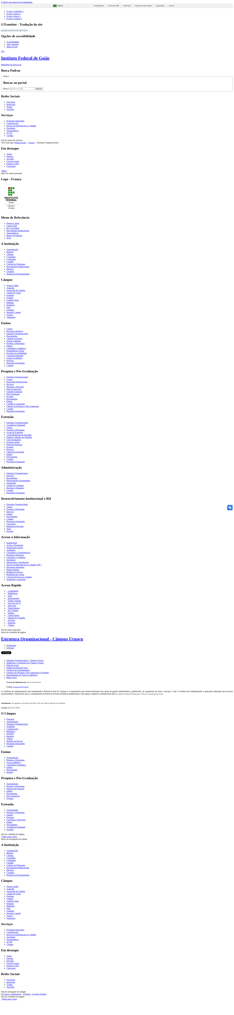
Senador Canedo (13, 312)
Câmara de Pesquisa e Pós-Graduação (22, 406)
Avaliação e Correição (15, 579)
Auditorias (10, 550)
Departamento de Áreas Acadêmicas (22, 675)
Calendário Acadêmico (16, 348)
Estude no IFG (12, 164)
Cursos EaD (11, 226)
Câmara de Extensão (15, 452)
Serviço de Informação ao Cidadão (21, 126)
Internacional (13, 598)
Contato (9, 135)
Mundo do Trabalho (16, 618)
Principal (10, 719)
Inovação (12, 606)
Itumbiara (10, 305)
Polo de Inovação (13, 389)
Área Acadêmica (13, 762)
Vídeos (11, 625)
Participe (127, 5)
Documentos (11, 336)
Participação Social (14, 548)
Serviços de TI (14, 603)
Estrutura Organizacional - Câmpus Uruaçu (42, 638)
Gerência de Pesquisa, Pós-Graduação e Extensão (27, 672)
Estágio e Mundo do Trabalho (19, 437)
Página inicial (20, 142)
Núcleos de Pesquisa (15, 789)
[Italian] (18, 30)
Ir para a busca (13, 16)
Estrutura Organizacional (17, 334)
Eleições (10, 269)
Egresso (9, 156)
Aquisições (11, 483)
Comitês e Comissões (15, 404)
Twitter (9, 984)
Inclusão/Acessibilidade (16, 353)
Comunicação (12, 123)
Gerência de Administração (18, 670)
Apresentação (12, 249)
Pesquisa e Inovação (15, 387)
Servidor (10, 159)
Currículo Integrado (14, 356)
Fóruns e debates (13, 341)
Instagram (10, 982)
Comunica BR (113, 5)
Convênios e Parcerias (15, 820)
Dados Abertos (12, 570)
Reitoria (9, 252)
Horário (9, 772)
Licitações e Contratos (15, 557)
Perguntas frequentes (15, 121)
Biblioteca (10, 731)
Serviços (10, 360)
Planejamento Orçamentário (18, 480)
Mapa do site (11, 47)
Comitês (10, 262)
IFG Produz (13, 610)
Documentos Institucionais (17, 230)
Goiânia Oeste (12, 300)
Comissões (11, 259)
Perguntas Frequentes (15, 363)
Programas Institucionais (16, 382)
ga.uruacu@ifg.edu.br (21, 687)
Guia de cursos (12, 161)
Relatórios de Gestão (15, 574)
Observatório (13, 615)
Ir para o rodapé (14, 19)
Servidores (11, 560)
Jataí (8, 307)
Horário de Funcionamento (18, 274)
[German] (15, 30)
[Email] (10, 648)
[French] (11, 30)
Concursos (11, 166)
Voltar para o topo (9, 836)
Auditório (10, 726)
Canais (171, 5)
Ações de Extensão (14, 432)
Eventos (9, 396)
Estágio (9, 815)
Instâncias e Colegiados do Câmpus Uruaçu (25, 663)
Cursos (9, 329)
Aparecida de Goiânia (15, 290)
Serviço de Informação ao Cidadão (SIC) (23, 565)
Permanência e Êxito (15, 351)
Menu (4, 171)
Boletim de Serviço (14, 572)
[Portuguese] (3, 30)
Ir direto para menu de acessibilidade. (17, 2)
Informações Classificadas (17, 562)
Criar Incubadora (13, 440)
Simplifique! (99, 5)
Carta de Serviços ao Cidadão (19, 577)
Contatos (10, 271)
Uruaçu (31, 142)
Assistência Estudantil (15, 425)
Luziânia (10, 310)
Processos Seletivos (14, 331)
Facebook (10, 980)
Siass (8, 529)
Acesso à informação (143, 5)
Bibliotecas (13, 593)
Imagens (11, 623)
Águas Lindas (12, 285)
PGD (8, 238)
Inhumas (10, 302)
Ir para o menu (13, 14)
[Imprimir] (11, 645)
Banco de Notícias (14, 235)
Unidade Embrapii (14, 392)
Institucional (11, 543)
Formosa (10, 295)
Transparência (12, 131)
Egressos (10, 817)
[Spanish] (22, 30)
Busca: (6, 88)
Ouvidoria (10, 128)
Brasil (60, 6)
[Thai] (26, 30)
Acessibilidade (12, 42)
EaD (10, 596)
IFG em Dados (12, 228)
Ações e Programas (14, 545)
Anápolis (10, 288)
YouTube (10, 987)
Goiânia (9, 298)
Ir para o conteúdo (15, 11)
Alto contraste (12, 44)
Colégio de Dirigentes (15, 264)
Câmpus (10, 254)
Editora (11, 613)
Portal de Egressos (14, 444)
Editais (9, 346)
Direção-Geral (12, 665)
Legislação (160, 5)
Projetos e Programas (15, 343)
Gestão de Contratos (15, 485)
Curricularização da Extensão (19, 435)
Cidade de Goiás (13, 293)
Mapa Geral (11, 677)
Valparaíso (10, 317)
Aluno (9, 154)
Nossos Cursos (12, 223)
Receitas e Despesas (15, 488)
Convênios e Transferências (18, 552)
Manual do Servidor (15, 526)
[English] (7, 30)
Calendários (13, 591)
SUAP (9, 133)
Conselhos (10, 257)
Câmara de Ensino (14, 338)
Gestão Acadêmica (14, 358)
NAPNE (10, 734)
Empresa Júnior (13, 442)
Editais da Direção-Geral (17, 668)
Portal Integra (14, 608)
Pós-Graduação (13, 394)
